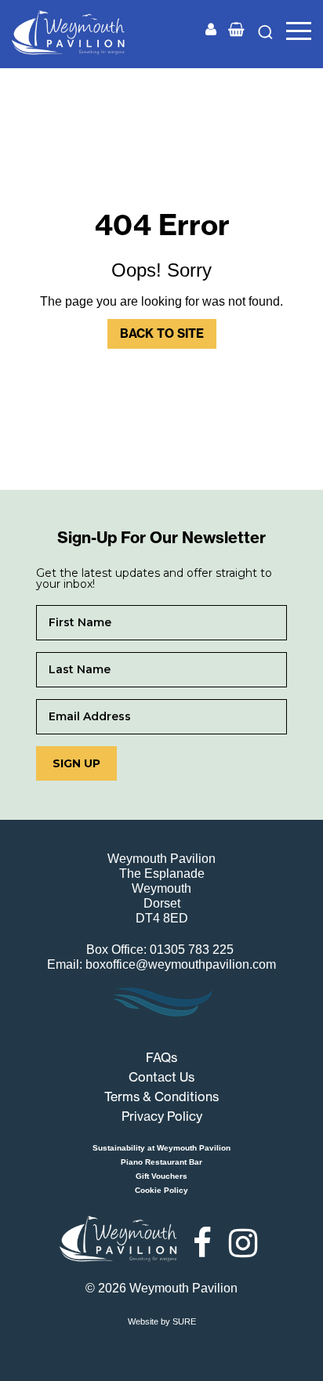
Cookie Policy (161, 1190)
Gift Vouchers (161, 1176)
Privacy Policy (162, 1116)
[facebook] (202, 1243)
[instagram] (243, 1243)
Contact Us (161, 1077)
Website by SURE (162, 1321)
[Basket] (236, 30)
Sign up (76, 763)
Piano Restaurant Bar (161, 1162)
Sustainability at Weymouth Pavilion (161, 1148)
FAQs (161, 1057)
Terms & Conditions (161, 1096)
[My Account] (210, 30)
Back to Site (162, 333)
